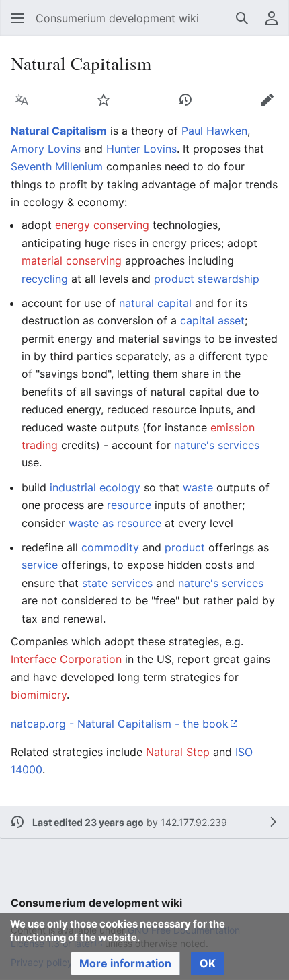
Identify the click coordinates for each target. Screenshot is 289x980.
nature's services (216, 445)
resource (129, 505)
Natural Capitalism (59, 130)
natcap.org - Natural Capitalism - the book (120, 723)
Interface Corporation (66, 659)
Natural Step (178, 752)
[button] (17, 18)
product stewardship (206, 278)
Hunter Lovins (141, 148)
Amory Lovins (46, 148)
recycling (45, 278)
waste (198, 487)
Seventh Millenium (57, 166)
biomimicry (39, 694)
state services (117, 583)
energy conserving (102, 225)
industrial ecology (95, 487)
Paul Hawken (214, 130)
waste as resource (115, 523)
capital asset (212, 320)
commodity (110, 547)
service (40, 564)
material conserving (72, 260)
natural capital (155, 303)
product (185, 547)
